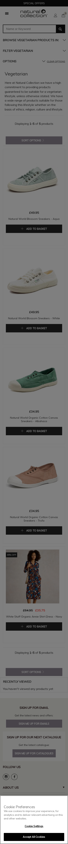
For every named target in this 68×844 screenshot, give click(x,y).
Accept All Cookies (34, 836)
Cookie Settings (34, 826)
